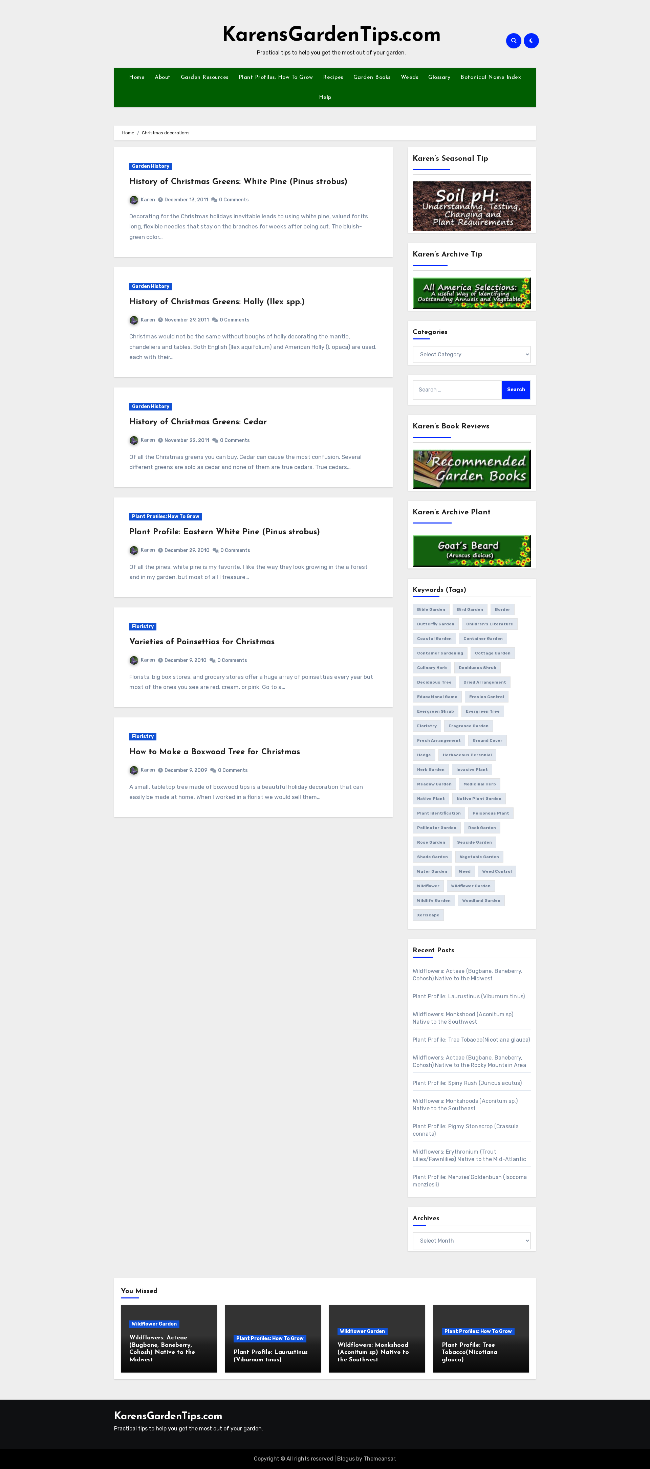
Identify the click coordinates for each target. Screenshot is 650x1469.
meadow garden (434, 784)
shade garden (432, 856)
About (163, 77)
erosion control (486, 696)
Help (325, 97)
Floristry (143, 626)
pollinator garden (436, 827)
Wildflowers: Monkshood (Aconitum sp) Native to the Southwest (373, 1352)
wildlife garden (434, 900)
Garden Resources (205, 77)
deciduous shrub (477, 667)
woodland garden (481, 900)
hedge (424, 755)
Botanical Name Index (490, 77)
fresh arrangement (439, 740)
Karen (148, 200)
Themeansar (379, 1458)
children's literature (489, 624)
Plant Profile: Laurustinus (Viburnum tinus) (469, 996)
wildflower (428, 886)
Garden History (150, 166)
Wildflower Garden (154, 1324)
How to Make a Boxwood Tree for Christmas (214, 752)
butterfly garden (435, 624)
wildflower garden (471, 886)
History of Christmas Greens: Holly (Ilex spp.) (217, 302)
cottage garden (493, 653)
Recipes (333, 77)
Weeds (409, 77)
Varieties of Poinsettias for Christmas (202, 642)
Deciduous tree (434, 682)
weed (465, 871)
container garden (483, 638)
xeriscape (428, 915)
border (502, 609)
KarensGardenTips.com (331, 36)
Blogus (346, 1458)
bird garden (470, 609)
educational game (437, 696)
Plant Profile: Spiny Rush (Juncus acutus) (467, 1083)
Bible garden (431, 609)
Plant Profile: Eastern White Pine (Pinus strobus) (224, 532)
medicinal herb (479, 784)
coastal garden (434, 638)
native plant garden (479, 798)
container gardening (440, 653)
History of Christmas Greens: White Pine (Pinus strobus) (238, 182)
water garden (432, 871)
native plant (431, 798)
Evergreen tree (483, 711)
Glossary (439, 77)
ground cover (487, 740)
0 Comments (234, 200)
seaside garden (474, 842)
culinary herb (432, 667)
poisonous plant (491, 813)
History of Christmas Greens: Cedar (198, 422)
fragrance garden (469, 726)
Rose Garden (431, 842)
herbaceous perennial (467, 755)
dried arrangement (484, 682)
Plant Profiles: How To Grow (276, 77)
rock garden (482, 827)
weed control (497, 871)
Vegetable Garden (479, 856)
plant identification (439, 813)
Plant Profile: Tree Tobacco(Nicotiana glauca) (471, 1040)
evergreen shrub (435, 711)
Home (137, 77)
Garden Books (372, 77)
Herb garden (431, 769)
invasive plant (472, 769)
